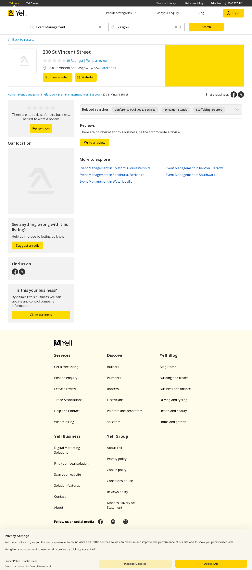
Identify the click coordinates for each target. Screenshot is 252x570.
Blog (201, 13)
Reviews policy (117, 492)
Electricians (115, 400)
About (58, 507)
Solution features (67, 485)
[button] (100, 27)
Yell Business (33, 3)
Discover (115, 355)
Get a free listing (194, 3)
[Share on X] (241, 94)
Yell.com (14, 3)
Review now (41, 128)
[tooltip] (181, 27)
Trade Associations (68, 400)
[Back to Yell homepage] (18, 13)
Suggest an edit (27, 245)
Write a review (96, 60)
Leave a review (65, 389)
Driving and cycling (173, 400)
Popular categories (119, 13)
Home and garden (173, 422)
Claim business (41, 315)
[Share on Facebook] (234, 94)
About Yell (114, 448)
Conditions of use (120, 481)
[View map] (41, 181)
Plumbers (114, 378)
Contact (60, 496)
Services (62, 355)
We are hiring (64, 422)
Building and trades (174, 378)
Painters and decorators (125, 411)
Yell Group (117, 436)
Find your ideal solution (71, 463)
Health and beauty (173, 411)
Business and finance (175, 389)
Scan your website (67, 474)
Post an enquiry (65, 378)
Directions (108, 68)
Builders (113, 367)
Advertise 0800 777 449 (227, 3)
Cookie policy (116, 470)
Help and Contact (67, 411)
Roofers (113, 389)
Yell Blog (169, 355)
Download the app (167, 3)
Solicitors (113, 422)
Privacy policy (117, 459)
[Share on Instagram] (113, 521)
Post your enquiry (167, 13)
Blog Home (168, 367)
